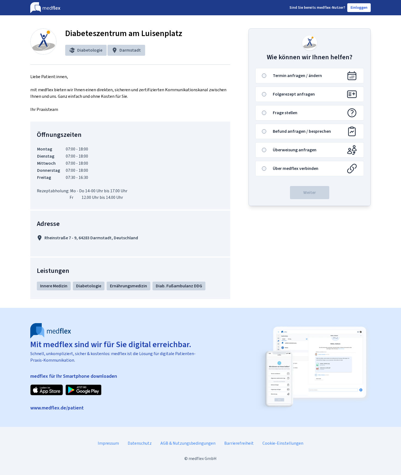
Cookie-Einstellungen (282, 443)
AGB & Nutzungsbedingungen (188, 443)
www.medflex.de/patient (57, 408)
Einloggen (359, 7)
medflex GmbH (202, 458)
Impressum (108, 443)
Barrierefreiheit (239, 443)
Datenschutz (140, 443)
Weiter (309, 192)
